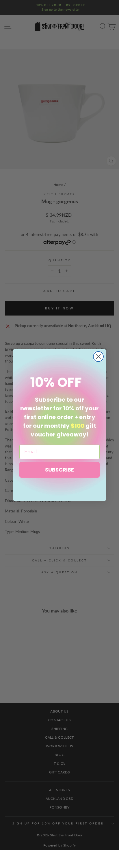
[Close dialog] (98, 356)
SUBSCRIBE (59, 469)
